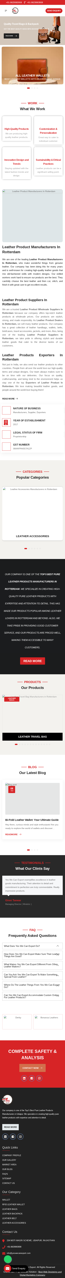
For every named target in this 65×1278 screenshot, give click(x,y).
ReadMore (11, 834)
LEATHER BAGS (12, 699)
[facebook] (32, 1078)
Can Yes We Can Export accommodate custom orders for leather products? (31, 996)
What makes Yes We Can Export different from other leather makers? (31, 965)
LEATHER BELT (9, 1218)
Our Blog (7, 1169)
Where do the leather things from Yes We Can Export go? (32, 986)
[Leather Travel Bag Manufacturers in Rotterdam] (32, 714)
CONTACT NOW (31, 1068)
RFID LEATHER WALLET (13, 1204)
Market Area (9, 1164)
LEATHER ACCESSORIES (14, 1223)
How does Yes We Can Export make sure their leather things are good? (32, 955)
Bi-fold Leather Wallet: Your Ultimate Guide (32, 819)
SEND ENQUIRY (54, 11)
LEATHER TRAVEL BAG (32, 736)
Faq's (5, 1174)
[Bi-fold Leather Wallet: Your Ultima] (32, 799)
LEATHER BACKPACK (12, 1214)
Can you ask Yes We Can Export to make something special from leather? (30, 975)
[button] (28, 88)
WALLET (6, 1200)
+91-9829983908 (34, 2)
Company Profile (11, 1155)
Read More (9, 36)
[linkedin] (24, 1078)
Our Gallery (9, 1160)
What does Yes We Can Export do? (22, 946)
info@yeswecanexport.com (19, 1253)
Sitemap (6, 1178)
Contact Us (8, 1183)
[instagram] (39, 1078)
